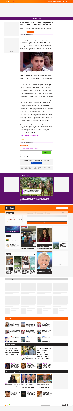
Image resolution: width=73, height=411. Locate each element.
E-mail (63, 1)
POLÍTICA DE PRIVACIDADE (45, 405)
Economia (27, 336)
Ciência (11, 321)
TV (40, 148)
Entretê (36, 148)
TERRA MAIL (50, 1)
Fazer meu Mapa (12, 231)
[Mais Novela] (22, 139)
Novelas (6, 383)
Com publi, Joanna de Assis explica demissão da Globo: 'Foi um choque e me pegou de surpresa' (44, 386)
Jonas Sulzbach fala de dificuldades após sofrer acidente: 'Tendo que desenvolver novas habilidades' (44, 353)
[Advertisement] (60, 366)
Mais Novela (31, 148)
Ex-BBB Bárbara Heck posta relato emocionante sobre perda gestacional (12, 351)
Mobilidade (27, 321)
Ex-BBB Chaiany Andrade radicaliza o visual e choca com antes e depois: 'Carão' (31, 366)
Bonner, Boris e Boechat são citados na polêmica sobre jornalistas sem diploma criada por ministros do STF (28, 386)
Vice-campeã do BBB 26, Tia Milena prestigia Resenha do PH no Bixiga (28, 358)
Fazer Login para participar (36, 162)
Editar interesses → (64, 212)
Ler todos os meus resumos (47, 222)
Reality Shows (25, 148)
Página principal (11, 1)
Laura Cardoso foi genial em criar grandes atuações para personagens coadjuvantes (15, 394)
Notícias (11, 336)
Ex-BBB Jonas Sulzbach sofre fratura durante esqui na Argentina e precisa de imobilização (47, 366)
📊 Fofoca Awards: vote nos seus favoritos (28, 135)
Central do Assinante (57, 1)
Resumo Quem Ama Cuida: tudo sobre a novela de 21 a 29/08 (12, 385)
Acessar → (17, 235)
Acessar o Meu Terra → (19, 207)
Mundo (43, 321)
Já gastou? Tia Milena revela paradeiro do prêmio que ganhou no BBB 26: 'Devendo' (15, 366)
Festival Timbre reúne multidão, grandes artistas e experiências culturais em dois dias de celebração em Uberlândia (31, 394)
